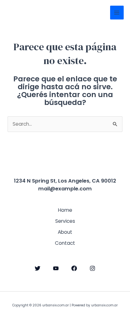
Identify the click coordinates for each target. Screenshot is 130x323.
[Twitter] (37, 268)
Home (65, 210)
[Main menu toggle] (117, 12)
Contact (65, 243)
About (65, 232)
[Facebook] (74, 268)
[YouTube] (56, 268)
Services (65, 221)
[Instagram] (92, 268)
